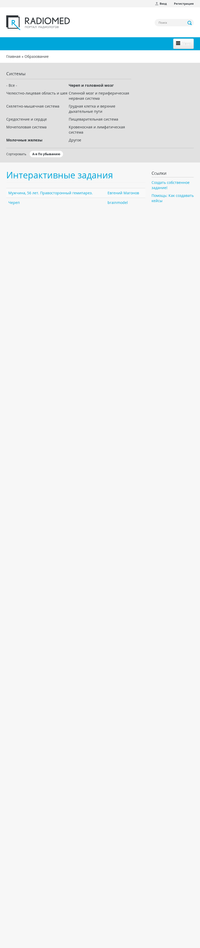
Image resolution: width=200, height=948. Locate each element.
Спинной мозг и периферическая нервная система (99, 96)
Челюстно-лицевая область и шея (36, 93)
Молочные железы (24, 140)
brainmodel (118, 202)
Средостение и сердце (26, 119)
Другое (75, 140)
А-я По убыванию (46, 154)
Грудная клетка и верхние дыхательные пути (92, 109)
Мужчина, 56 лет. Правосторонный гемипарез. (50, 192)
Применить (190, 23)
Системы (16, 74)
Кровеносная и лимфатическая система (97, 129)
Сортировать (16, 154)
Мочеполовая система (26, 126)
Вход (163, 3)
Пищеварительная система (93, 119)
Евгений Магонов (123, 192)
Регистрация (184, 3)
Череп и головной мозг (91, 85)
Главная (13, 56)
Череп (14, 202)
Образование (36, 56)
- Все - (11, 85)
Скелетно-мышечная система (32, 106)
